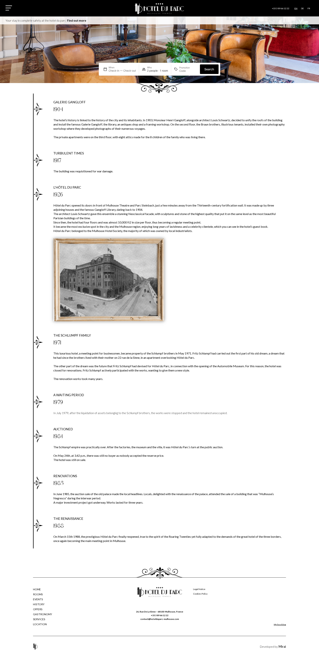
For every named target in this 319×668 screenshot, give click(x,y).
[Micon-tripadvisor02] (168, 646)
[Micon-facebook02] (150, 646)
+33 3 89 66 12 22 (280, 8)
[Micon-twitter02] (159, 646)
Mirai (282, 646)
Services (39, 619)
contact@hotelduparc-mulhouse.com (159, 619)
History (38, 604)
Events (38, 599)
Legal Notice (199, 589)
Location (40, 624)
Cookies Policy (200, 593)
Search (209, 69)
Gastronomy (42, 614)
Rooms (38, 594)
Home (37, 589)
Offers (37, 609)
